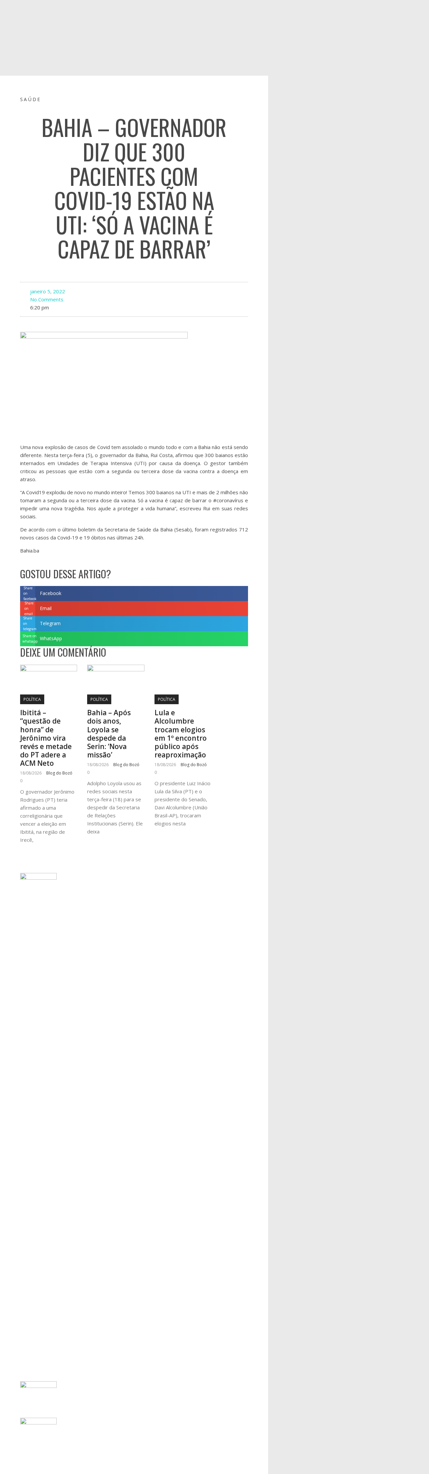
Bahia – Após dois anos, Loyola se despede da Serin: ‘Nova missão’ (109, 733)
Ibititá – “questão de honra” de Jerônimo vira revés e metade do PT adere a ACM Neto (46, 738)
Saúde (30, 99)
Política (32, 699)
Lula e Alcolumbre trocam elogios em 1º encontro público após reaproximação (181, 733)
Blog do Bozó (59, 773)
